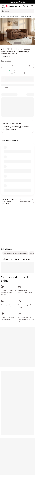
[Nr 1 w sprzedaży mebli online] (13, 6)
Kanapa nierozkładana (26, 16)
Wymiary (8, 61)
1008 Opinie (27, 49)
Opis (2, 61)
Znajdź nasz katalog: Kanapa (9, 140)
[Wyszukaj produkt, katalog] (3, 11)
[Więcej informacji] (24, 73)
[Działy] (3, 6)
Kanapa (17, 16)
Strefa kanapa (10, 16)
